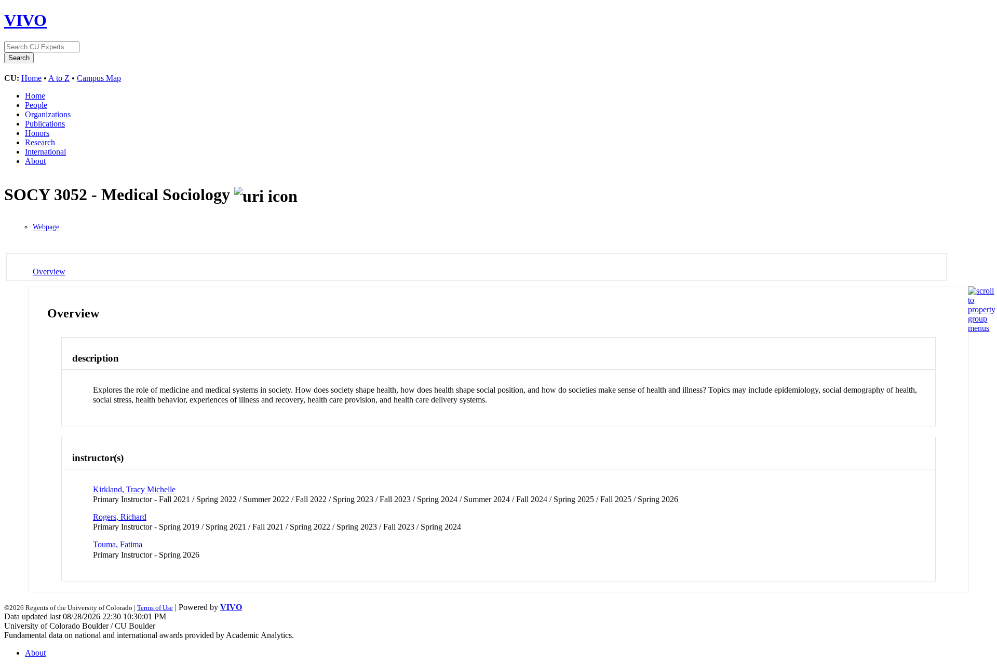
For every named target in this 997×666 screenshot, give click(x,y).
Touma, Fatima (117, 544)
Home (31, 78)
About (35, 161)
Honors (37, 133)
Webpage (46, 227)
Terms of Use (155, 608)
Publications (45, 123)
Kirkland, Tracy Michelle (134, 489)
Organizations (48, 114)
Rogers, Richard (119, 516)
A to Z (59, 78)
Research (40, 142)
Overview (49, 271)
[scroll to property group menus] (981, 328)
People (36, 105)
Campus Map (99, 78)
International (45, 151)
